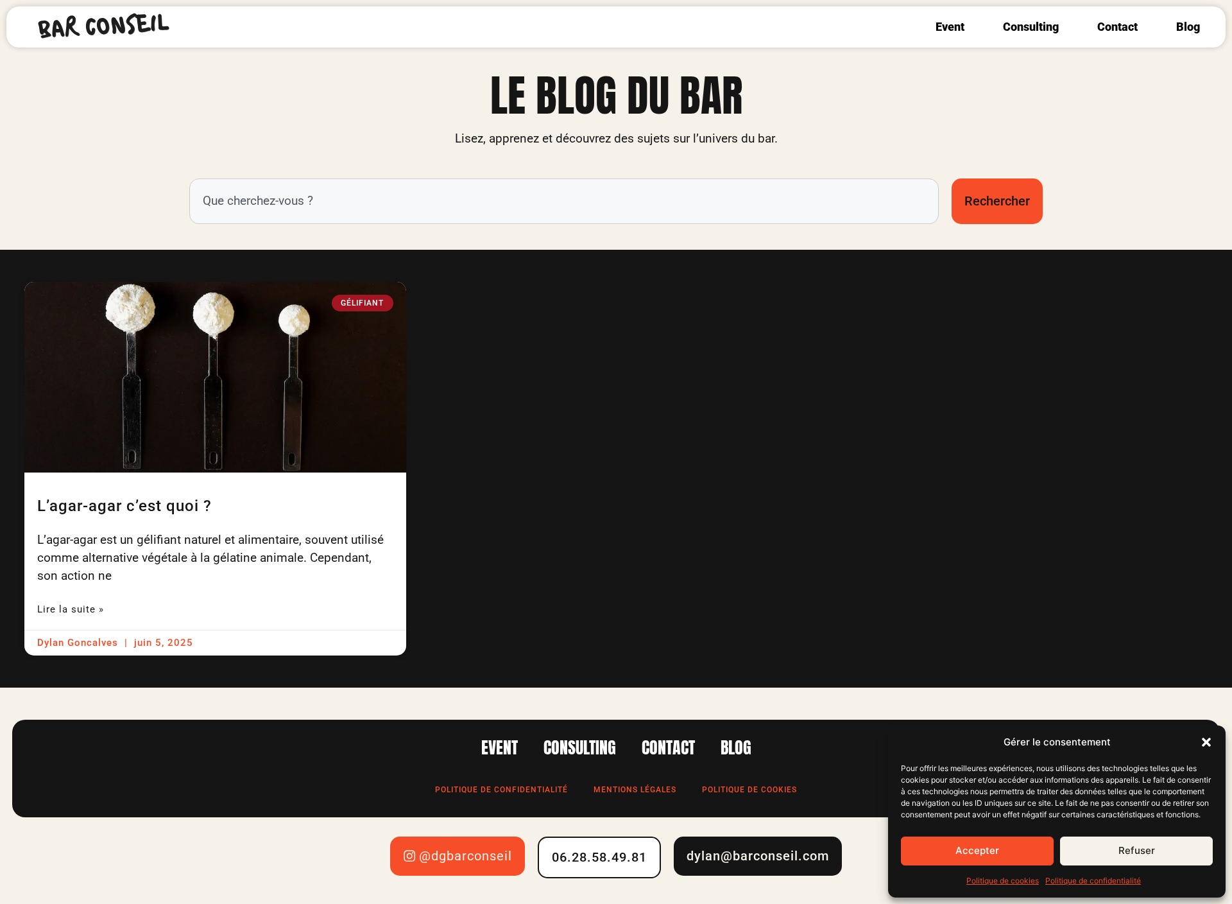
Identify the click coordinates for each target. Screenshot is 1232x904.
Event (950, 26)
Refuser (1136, 850)
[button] (1206, 742)
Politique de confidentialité (1093, 880)
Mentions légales (635, 789)
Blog (1188, 26)
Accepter (977, 850)
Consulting (1031, 26)
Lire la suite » (70, 609)
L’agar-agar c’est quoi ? (124, 505)
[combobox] (564, 201)
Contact (1117, 26)
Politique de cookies (1002, 880)
